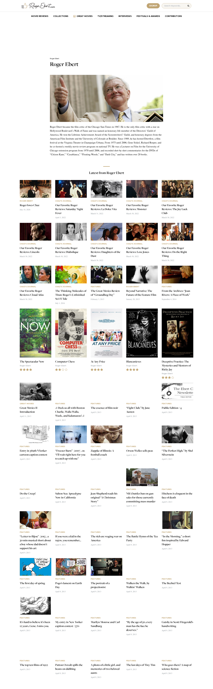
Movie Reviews (39, 16)
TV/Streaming (106, 16)
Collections (60, 16)
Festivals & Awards (148, 16)
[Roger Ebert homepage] (38, 6)
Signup (153, 6)
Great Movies (85, 16)
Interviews (125, 16)
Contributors (173, 16)
